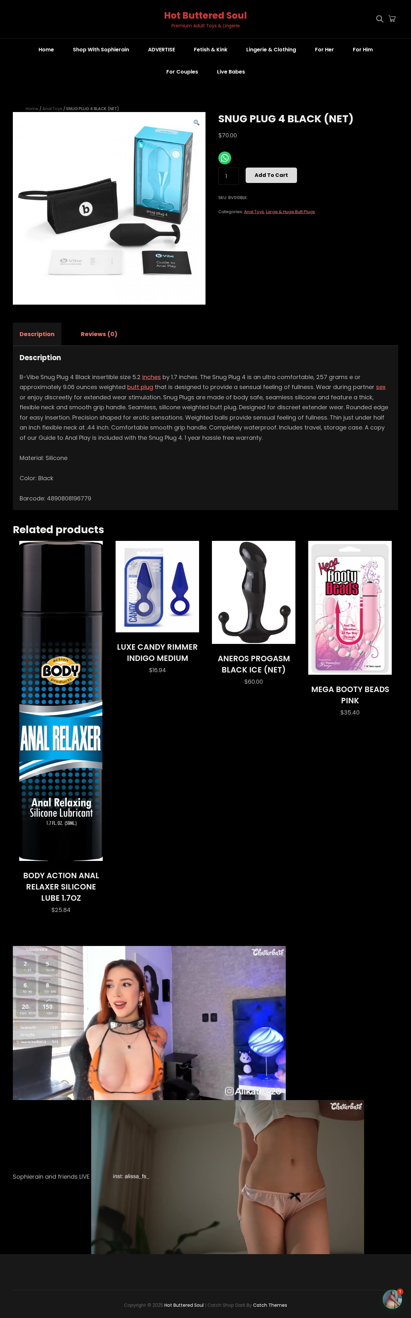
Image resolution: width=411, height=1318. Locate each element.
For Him (363, 49)
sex (381, 387)
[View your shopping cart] (392, 19)
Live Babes (231, 71)
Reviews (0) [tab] (99, 334)
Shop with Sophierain (101, 49)
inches (151, 377)
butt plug (140, 387)
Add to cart (271, 175)
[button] (196, 123)
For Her (324, 49)
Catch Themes (270, 1305)
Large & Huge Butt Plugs (290, 212)
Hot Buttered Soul (205, 15)
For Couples (182, 71)
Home (46, 49)
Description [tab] (37, 334)
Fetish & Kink (210, 49)
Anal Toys (52, 109)
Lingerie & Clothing (271, 49)
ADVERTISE (161, 49)
